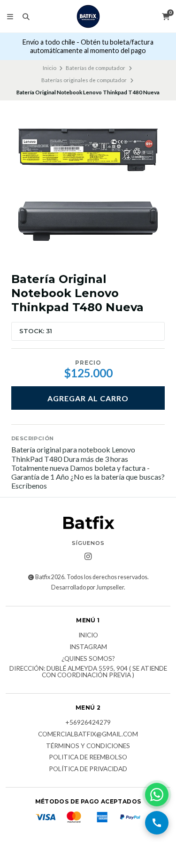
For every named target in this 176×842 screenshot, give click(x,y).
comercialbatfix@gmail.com (88, 734)
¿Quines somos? (88, 659)
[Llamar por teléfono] (156, 822)
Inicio (49, 68)
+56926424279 (88, 723)
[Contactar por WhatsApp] (156, 794)
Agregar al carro (88, 398)
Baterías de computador (95, 68)
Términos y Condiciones (88, 746)
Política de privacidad (88, 769)
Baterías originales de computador (84, 80)
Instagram (88, 647)
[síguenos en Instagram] (88, 556)
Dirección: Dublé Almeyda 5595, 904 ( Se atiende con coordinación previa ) (88, 672)
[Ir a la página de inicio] (88, 16)
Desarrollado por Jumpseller (87, 587)
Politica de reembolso (88, 757)
